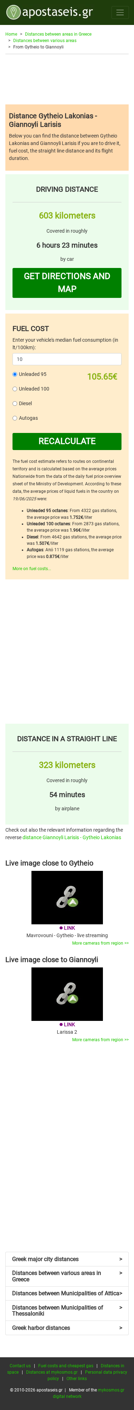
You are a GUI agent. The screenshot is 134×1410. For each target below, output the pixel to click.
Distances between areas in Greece (58, 34)
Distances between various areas (44, 40)
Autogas (28, 418)
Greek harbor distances (67, 1327)
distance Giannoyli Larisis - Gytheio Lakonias (72, 837)
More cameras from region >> (100, 943)
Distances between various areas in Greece (67, 1276)
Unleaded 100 (34, 389)
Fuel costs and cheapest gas (65, 1365)
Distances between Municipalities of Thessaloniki (67, 1310)
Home (11, 34)
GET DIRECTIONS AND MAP (67, 282)
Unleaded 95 (32, 374)
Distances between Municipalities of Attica (67, 1293)
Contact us (20, 1365)
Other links (76, 1378)
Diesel (25, 403)
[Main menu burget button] (120, 12)
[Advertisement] (67, 79)
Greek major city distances (67, 1259)
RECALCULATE (67, 441)
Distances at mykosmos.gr (52, 1372)
